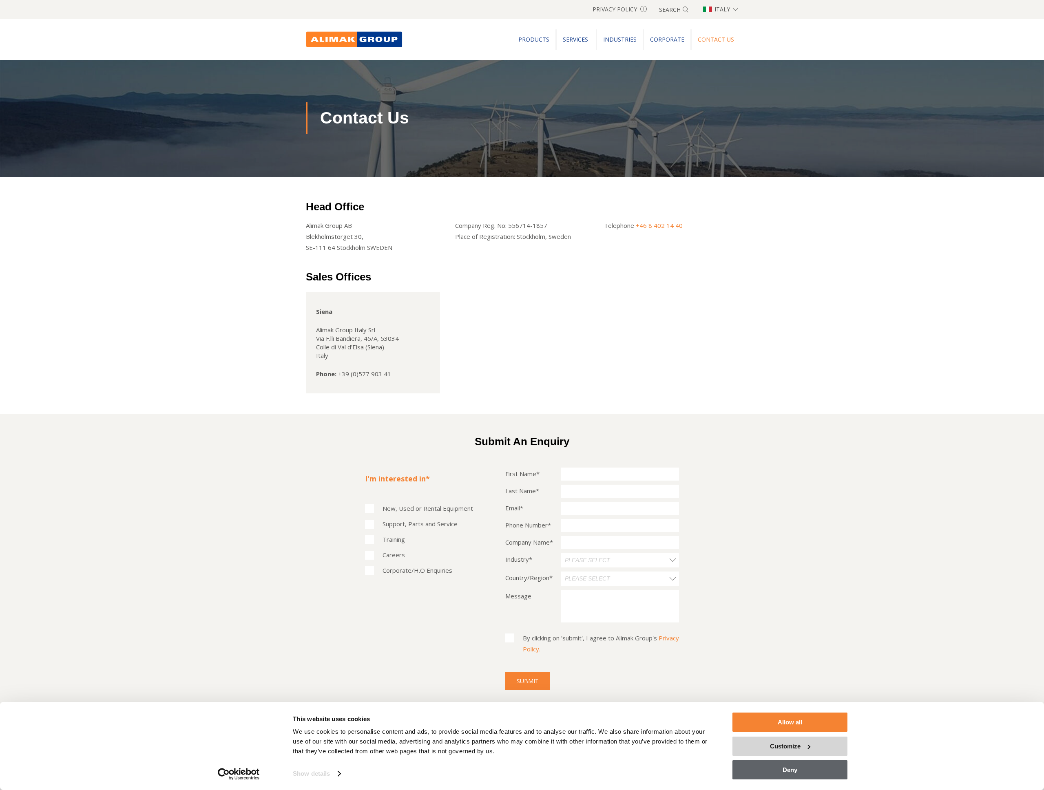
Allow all (790, 722)
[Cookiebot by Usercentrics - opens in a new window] (238, 774)
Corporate (667, 39)
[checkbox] (419, 539)
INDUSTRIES (620, 39)
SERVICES (576, 39)
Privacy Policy (618, 9)
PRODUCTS (533, 39)
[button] (620, 560)
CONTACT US (716, 39)
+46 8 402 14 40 (659, 225)
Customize (785, 746)
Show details (311, 773)
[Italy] (354, 39)
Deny (790, 769)
